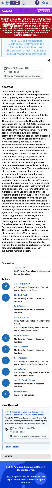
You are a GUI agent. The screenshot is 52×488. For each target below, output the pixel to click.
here (35, 35)
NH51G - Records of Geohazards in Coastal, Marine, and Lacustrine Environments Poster (24, 413)
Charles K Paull (20, 295)
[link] (43, 2)
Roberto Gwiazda (21, 335)
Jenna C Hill (19, 268)
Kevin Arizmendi (21, 391)
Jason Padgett (20, 369)
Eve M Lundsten (21, 347)
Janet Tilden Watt (22, 284)
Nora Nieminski (20, 358)
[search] (43, 2)
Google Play (9, 23)
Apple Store (42, 21)
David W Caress (21, 306)
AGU (9, 476)
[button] (47, 2)
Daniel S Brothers (21, 317)
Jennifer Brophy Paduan (24, 380)
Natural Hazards (12, 447)
